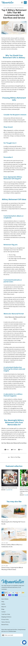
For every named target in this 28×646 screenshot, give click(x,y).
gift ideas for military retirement (14, 7)
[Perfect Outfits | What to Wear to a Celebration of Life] (14, 534)
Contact (3, 611)
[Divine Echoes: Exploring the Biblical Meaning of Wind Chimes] (14, 557)
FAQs (2, 601)
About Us (3, 606)
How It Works (4, 599)
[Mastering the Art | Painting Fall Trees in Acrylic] (14, 511)
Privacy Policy (5, 619)
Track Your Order (5, 614)
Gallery (3, 604)
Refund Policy (4, 624)
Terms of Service (5, 622)
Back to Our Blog (15, 457)
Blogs (2, 609)
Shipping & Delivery (6, 616)
